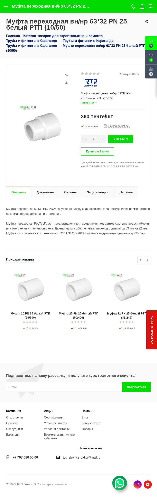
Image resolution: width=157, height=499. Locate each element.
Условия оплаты (55, 423)
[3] (90, 73)
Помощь (88, 411)
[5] (98, 73)
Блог (85, 417)
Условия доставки (57, 429)
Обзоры (87, 429)
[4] (94, 73)
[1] (83, 73)
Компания (13, 411)
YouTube (148, 484)
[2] (87, 73)
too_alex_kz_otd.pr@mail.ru (81, 457)
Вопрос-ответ (91, 423)
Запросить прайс (151, 330)
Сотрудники (14, 429)
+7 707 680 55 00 (25, 457)
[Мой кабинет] (142, 6)
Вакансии (12, 434)
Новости (12, 423)
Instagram (137, 484)
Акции (48, 411)
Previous (141, 260)
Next (147, 260)
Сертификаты (53, 417)
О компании (14, 417)
